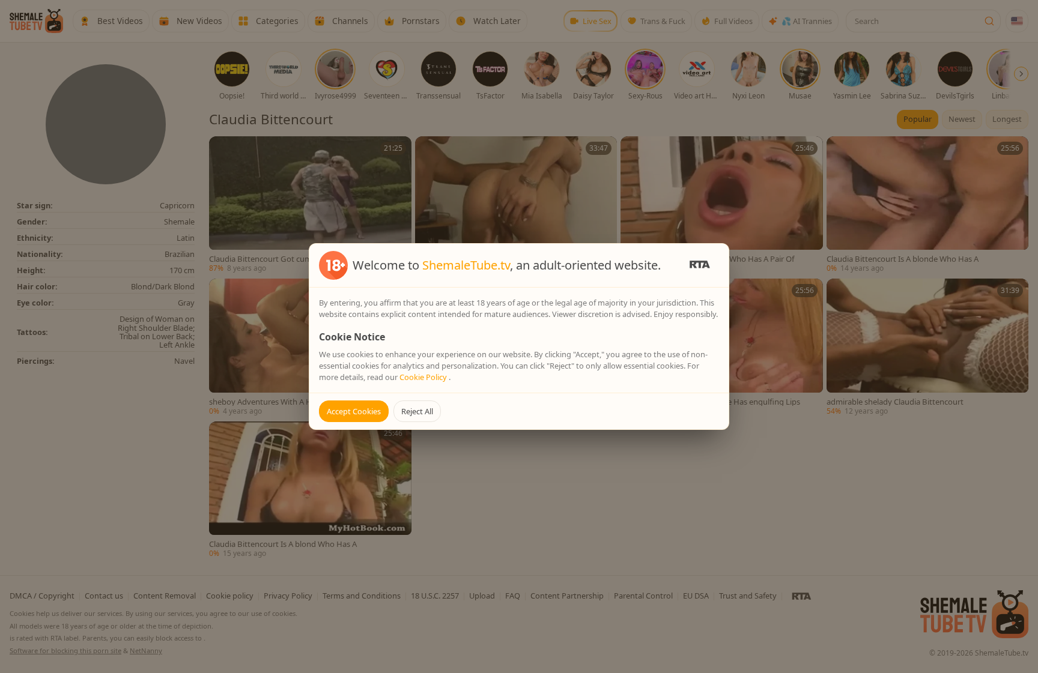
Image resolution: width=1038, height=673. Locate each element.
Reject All (417, 411)
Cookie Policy (424, 377)
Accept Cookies (354, 411)
